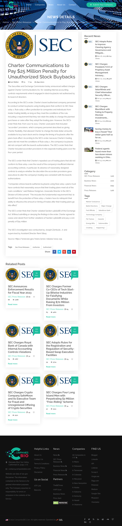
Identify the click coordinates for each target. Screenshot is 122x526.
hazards (101, 219)
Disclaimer (38, 472)
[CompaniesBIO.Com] (12, 4)
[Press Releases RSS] (66, 475)
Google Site (95, 494)
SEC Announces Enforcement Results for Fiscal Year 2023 (21, 289)
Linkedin (94, 459)
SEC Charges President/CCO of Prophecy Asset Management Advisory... (103, 70)
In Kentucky (76, 496)
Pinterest (94, 485)
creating (89, 228)
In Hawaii (75, 500)
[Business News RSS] (66, 466)
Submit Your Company (102, 5)
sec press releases (22, 247)
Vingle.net (95, 476)
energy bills (90, 223)
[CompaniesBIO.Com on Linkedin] (98, 519)
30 (29, 356)
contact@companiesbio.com (20, 469)
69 (68, 359)
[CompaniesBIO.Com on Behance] (85, 522)
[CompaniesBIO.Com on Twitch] (113, 519)
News (50, 5)
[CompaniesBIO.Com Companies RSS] (76, 458)
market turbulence (93, 202)
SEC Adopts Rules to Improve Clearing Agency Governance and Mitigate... (103, 47)
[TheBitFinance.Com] (59, 520)
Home (28, 5)
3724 (54, 362)
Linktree (94, 468)
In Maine (75, 462)
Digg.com (95, 481)
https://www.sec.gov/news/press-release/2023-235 (38, 239)
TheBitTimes (58, 485)
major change (106, 206)
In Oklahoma (77, 505)
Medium (94, 489)
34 (67, 406)
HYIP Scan (57, 490)
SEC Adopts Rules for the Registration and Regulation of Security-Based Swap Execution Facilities (60, 349)
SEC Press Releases (21, 22)
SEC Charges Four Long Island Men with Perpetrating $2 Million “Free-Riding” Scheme (60, 397)
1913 (54, 409)
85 (67, 309)
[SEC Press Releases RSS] (61, 462)
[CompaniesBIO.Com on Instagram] (90, 522)
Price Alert (57, 498)
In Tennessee (77, 470)
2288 (16, 300)
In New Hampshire (79, 483)
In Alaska (75, 487)
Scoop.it (94, 472)
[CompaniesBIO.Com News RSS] (58, 455)
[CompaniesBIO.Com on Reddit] (103, 519)
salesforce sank (104, 210)
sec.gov (25, 474)
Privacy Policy (39, 468)
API (92, 464)
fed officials (90, 210)
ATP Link (37, 486)
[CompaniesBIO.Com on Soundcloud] (108, 519)
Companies (40, 5)
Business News (90, 181)
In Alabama (76, 492)
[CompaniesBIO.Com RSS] (93, 519)
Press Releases (90, 190)
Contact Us (38, 459)
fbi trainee (90, 219)
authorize (67, 93)
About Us (61, 5)
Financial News (90, 186)
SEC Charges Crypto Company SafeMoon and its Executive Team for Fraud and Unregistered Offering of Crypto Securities (22, 400)
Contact (72, 5)
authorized (47, 247)
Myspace (95, 498)
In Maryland (76, 479)
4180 (54, 312)
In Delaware (76, 466)
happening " (100, 228)
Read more (12, 304)
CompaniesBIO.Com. (22, 520)
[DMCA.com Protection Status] (60, 503)
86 (29, 297)
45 (29, 412)
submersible (103, 223)
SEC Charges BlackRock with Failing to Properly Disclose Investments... (103, 112)
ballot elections (92, 206)
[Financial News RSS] (66, 470)
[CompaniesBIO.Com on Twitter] (89, 519)
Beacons (37, 490)
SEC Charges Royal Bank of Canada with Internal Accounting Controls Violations (20, 347)
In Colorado (76, 475)
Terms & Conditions (41, 464)
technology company (94, 215)
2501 (16, 415)
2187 (16, 359)
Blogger (94, 455)
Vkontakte (95, 502)
